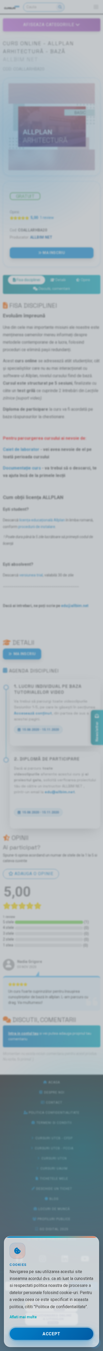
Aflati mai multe (23, 1317)
